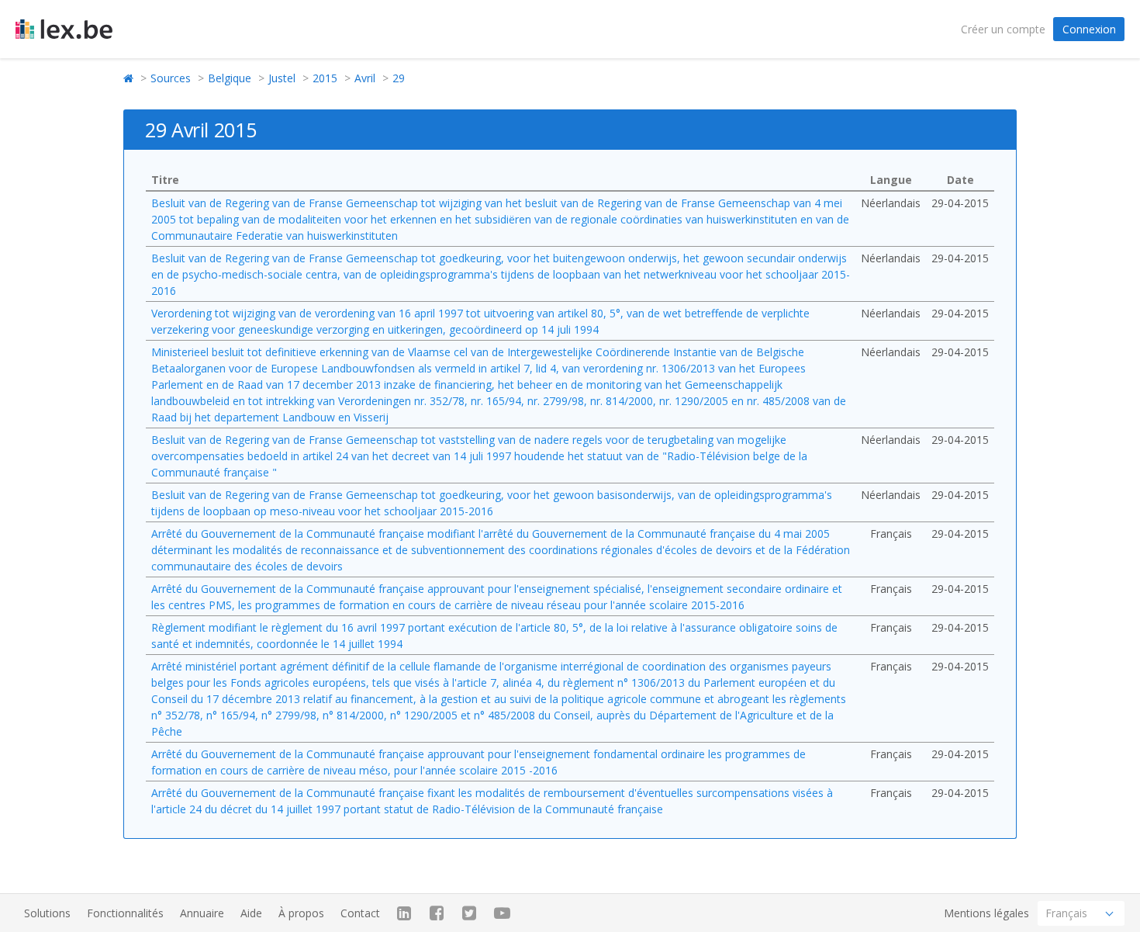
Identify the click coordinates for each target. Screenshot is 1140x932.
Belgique (229, 78)
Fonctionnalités (125, 913)
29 (398, 78)
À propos (301, 913)
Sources (170, 78)
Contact (360, 913)
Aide (251, 913)
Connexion (1089, 29)
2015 (325, 78)
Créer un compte (1003, 29)
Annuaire (202, 913)
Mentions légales (986, 913)
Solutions (47, 913)
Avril (364, 78)
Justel (281, 78)
